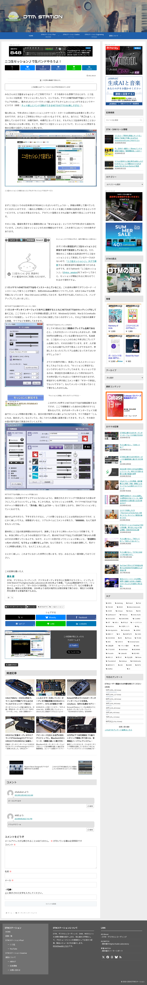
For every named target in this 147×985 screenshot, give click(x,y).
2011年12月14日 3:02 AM (24, 795)
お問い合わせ (15, 970)
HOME (8, 931)
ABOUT (13, 961)
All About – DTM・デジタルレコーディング (114, 935)
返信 (91, 806)
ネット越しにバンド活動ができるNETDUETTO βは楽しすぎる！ (51, 105)
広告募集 (13, 966)
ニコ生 (12, 944)
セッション (32, 607)
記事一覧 (8, 936)
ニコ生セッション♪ (57, 607)
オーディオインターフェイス (16, 607)
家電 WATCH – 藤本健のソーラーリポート (112, 949)
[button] (141, 120)
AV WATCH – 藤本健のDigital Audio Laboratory (115, 942)
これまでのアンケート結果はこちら (118, 730)
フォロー (75, 645)
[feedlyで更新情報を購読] (8, 597)
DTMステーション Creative (16, 953)
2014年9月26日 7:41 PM (23, 818)
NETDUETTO (44, 607)
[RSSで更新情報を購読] (12, 597)
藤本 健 (10, 576)
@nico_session (70, 272)
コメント (10, 844)
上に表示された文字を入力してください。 (24, 892)
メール (9, 880)
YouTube (13, 948)
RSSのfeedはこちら (61, 946)
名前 (8, 871)
